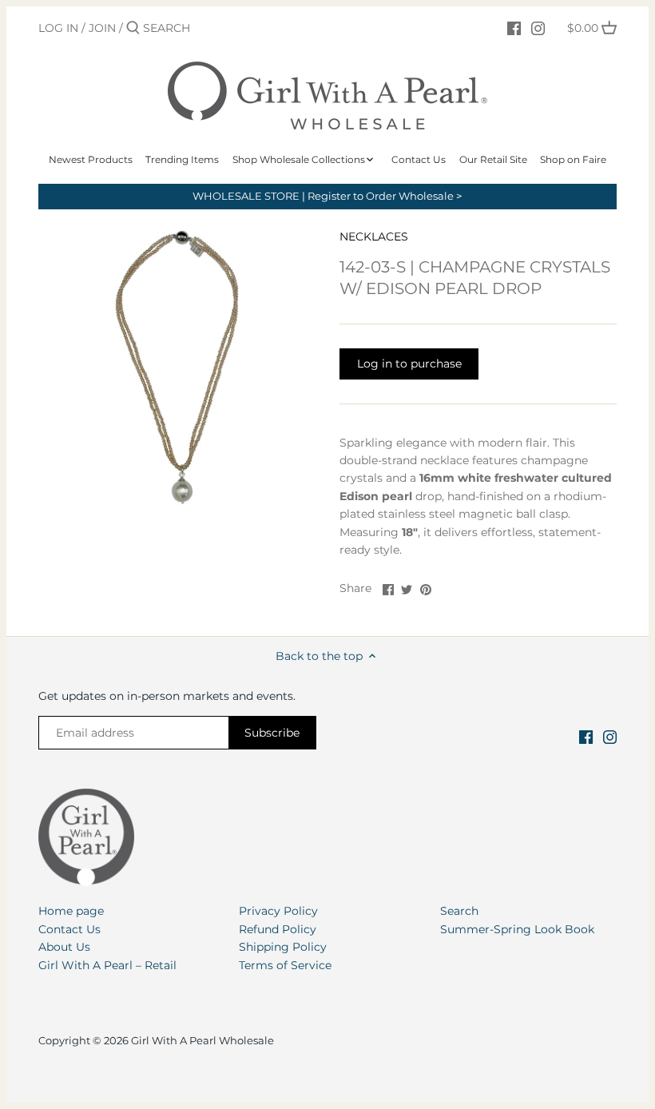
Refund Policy (277, 929)
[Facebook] (514, 27)
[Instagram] (538, 27)
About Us (64, 947)
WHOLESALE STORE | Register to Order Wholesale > (327, 196)
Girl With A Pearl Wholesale (202, 1041)
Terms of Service (285, 965)
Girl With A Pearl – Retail (107, 965)
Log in (58, 28)
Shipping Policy (283, 947)
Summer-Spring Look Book (517, 929)
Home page (71, 911)
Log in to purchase (409, 363)
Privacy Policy (278, 911)
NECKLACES (373, 236)
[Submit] (133, 28)
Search (459, 911)
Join (102, 28)
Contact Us (69, 929)
